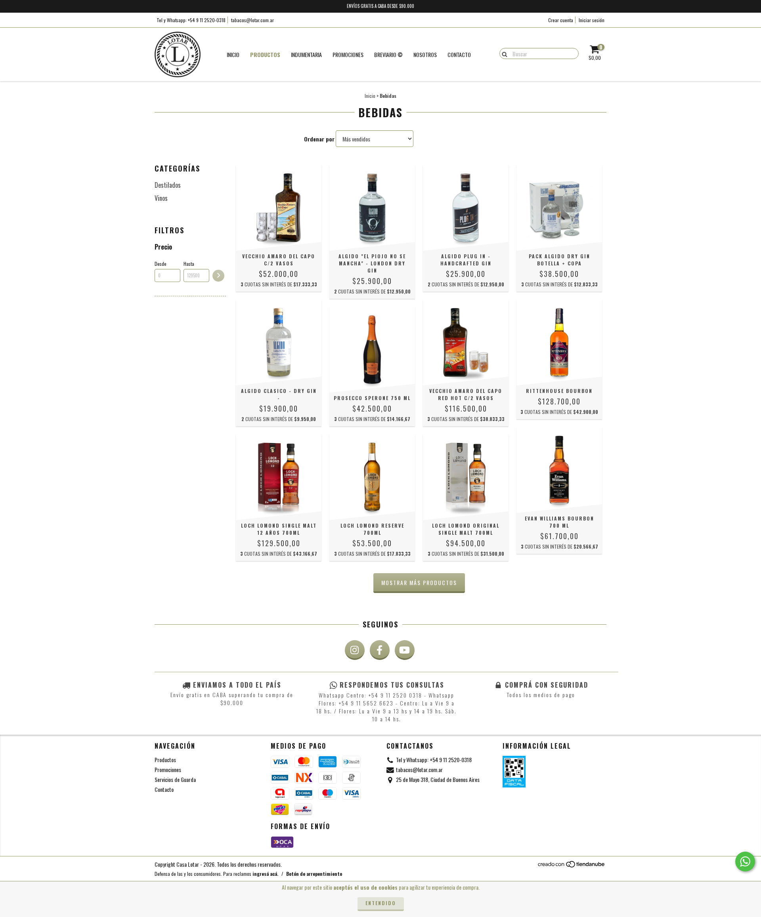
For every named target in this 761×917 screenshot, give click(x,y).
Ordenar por (319, 139)
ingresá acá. (265, 873)
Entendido (380, 903)
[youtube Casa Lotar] (405, 650)
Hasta (189, 263)
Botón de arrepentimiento (314, 873)
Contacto (459, 54)
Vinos (161, 198)
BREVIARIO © (388, 54)
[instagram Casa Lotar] (355, 650)
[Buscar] (502, 53)
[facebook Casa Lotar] (380, 650)
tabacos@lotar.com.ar (252, 20)
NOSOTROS (425, 54)
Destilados (168, 185)
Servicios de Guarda (175, 779)
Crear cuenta (560, 20)
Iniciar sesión (591, 20)
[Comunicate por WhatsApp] (745, 861)
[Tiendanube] (571, 865)
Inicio (233, 54)
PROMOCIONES (348, 54)
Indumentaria (306, 54)
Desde (160, 263)
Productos (265, 54)
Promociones (168, 769)
